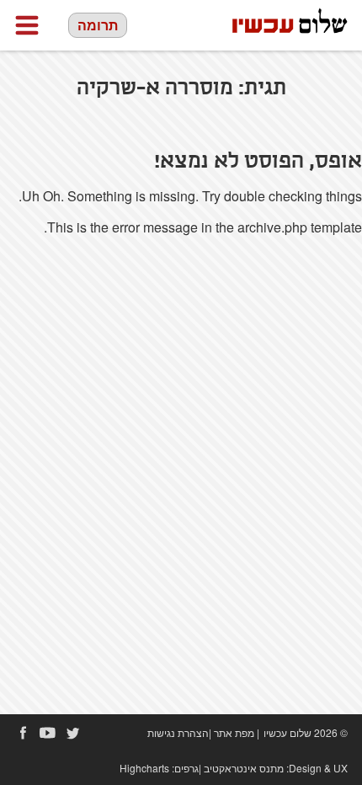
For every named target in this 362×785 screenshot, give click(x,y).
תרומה (97, 25)
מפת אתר (234, 732)
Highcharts (144, 768)
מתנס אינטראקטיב (244, 768)
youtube (48, 732)
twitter (73, 732)
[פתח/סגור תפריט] (27, 25)
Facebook (22, 732)
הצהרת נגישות (178, 732)
